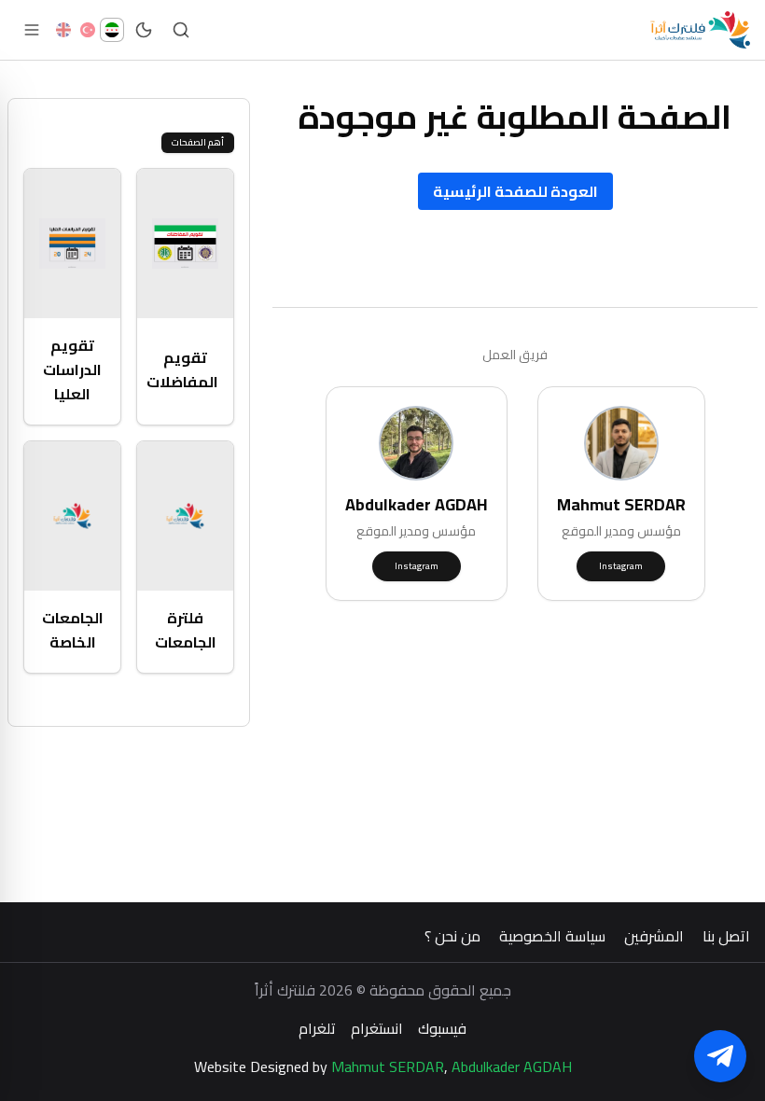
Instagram (621, 566)
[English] (63, 30)
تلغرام (317, 1028)
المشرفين (654, 936)
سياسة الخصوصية (552, 936)
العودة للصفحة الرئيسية (515, 191)
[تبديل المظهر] (143, 30)
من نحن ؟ (452, 936)
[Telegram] (720, 1056)
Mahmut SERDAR (387, 1066)
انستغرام (377, 1028)
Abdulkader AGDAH (512, 1066)
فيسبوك (442, 1028)
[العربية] (112, 30)
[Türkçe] (87, 30)
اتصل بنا (726, 936)
